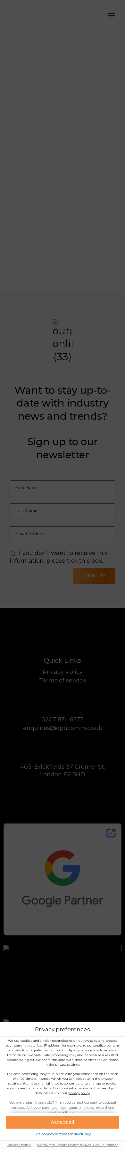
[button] (62, 1122)
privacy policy (79, 1093)
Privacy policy (19, 1145)
